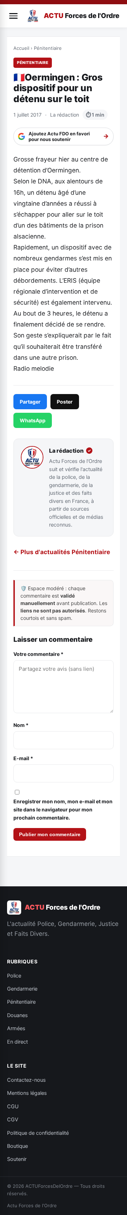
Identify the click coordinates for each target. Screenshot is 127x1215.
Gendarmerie (22, 989)
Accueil (21, 48)
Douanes (17, 1015)
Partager (30, 402)
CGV (12, 1119)
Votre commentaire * (38, 654)
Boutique (17, 1146)
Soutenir (16, 1159)
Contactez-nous (26, 1080)
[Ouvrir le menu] (13, 16)
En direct (17, 1042)
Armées (16, 1028)
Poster (65, 402)
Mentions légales (27, 1093)
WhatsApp (33, 420)
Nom (21, 725)
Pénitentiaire (48, 48)
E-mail (23, 758)
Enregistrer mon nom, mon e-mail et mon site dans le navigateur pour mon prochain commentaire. (63, 809)
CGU (13, 1106)
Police (14, 976)
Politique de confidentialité (38, 1133)
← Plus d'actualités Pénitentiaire (61, 552)
